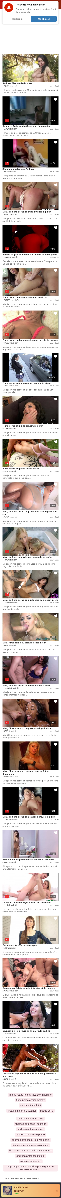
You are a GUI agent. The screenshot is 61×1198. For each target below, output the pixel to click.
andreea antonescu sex (30, 1129)
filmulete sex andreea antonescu (30, 1145)
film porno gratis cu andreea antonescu (30, 1150)
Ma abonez (44, 19)
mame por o (46, 1110)
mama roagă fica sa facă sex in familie (30, 1094)
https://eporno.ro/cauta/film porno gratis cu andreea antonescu (31, 1168)
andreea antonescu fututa (30, 1156)
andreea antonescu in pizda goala (30, 1140)
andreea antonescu (30, 1161)
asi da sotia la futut (30, 1105)
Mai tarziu (17, 19)
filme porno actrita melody (30, 1100)
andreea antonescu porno (30, 1134)
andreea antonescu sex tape (30, 1124)
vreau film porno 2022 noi (22, 1110)
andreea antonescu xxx (30, 1118)
